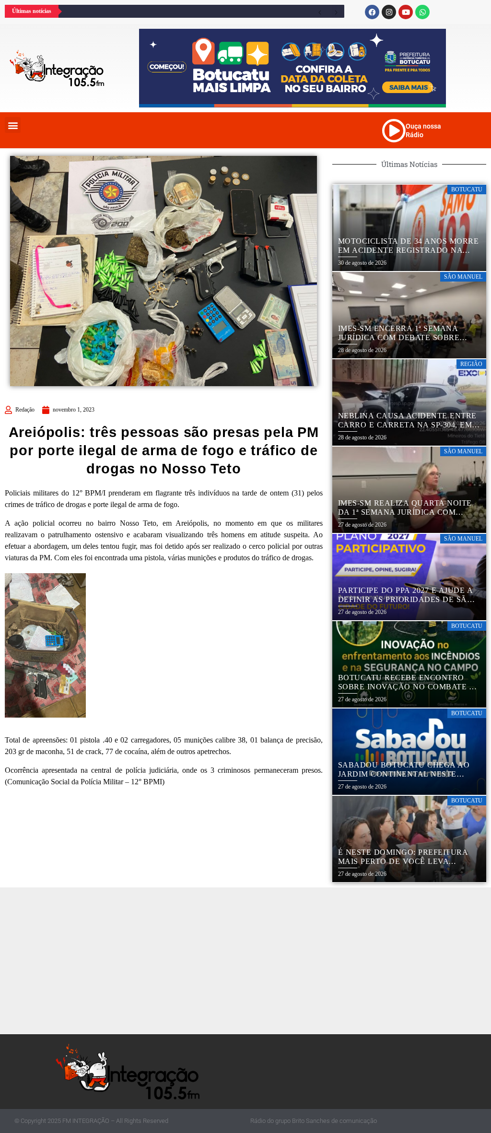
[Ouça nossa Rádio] (394, 130)
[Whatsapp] (422, 12)
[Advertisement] (248, 959)
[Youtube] (405, 12)
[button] (13, 125)
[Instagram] (389, 12)
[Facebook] (372, 12)
